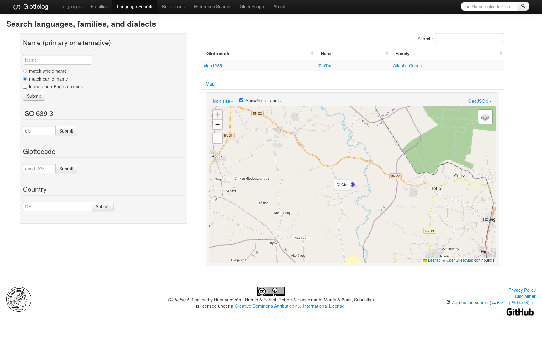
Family (403, 53)
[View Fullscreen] (217, 138)
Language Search (134, 6)
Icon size (221, 101)
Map (210, 84)
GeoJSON (478, 101)
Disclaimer (525, 296)
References (173, 6)
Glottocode (218, 53)
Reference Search (212, 6)
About (279, 6)
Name (327, 53)
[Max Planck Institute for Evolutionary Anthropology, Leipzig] (18, 298)
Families (99, 6)
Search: (425, 38)
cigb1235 (213, 65)
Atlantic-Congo (407, 65)
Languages (70, 6)
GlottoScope (252, 6)
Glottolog (34, 6)
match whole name (48, 71)
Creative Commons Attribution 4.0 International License (289, 306)
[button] (352, 184)
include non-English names (56, 86)
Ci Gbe (325, 65)
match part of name (48, 79)
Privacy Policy (522, 290)
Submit (34, 96)
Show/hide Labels (263, 100)
